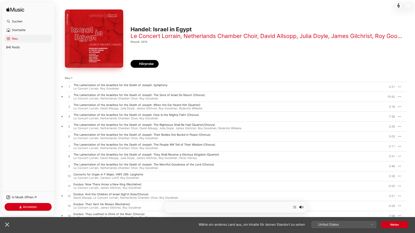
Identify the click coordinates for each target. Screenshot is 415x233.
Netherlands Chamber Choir (220, 36)
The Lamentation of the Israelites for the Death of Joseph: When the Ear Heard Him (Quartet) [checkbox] (136, 105)
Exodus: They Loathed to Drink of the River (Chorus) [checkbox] (109, 214)
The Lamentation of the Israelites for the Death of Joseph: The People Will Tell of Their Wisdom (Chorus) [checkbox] (144, 144)
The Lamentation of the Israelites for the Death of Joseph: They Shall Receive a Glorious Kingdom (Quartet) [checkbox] (146, 154)
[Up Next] (294, 207)
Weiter (394, 224)
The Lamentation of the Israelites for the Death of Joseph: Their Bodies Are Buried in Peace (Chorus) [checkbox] (142, 134)
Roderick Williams (190, 108)
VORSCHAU (389, 86)
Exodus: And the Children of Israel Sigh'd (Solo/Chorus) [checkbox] (110, 194)
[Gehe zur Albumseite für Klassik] (398, 5)
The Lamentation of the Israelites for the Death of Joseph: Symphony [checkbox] (120, 85)
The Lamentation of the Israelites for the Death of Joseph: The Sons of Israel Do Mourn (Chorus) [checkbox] (139, 95)
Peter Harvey (188, 158)
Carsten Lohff (109, 177)
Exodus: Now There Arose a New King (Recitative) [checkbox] (107, 184)
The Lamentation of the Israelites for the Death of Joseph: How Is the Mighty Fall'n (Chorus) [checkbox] (136, 114)
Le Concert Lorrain (155, 36)
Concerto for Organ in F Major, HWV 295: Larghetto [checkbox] (108, 174)
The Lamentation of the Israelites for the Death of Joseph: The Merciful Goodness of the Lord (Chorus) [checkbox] (143, 164)
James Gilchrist (351, 36)
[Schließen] (7, 225)
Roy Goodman (393, 36)
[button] (28, 21)
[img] (15, 9)
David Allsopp (278, 36)
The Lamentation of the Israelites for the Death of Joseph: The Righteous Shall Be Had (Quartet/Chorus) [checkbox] (144, 124)
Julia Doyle (314, 36)
